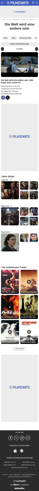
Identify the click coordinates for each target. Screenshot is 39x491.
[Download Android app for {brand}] (23, 450)
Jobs (11, 474)
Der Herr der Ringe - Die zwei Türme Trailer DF (29, 317)
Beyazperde (8, 465)
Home (3, 19)
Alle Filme (9, 19)
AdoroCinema (26, 465)
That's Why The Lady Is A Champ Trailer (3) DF (10, 292)
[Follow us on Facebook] (11, 438)
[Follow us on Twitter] (16, 438)
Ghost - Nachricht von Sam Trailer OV (10, 342)
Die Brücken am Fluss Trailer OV (29, 292)
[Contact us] (28, 438)
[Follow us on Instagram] (22, 438)
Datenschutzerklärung (14, 476)
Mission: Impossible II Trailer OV (10, 317)
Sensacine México (17, 467)
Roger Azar (7, 91)
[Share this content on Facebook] (3, 98)
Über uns (5, 474)
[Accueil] (18, 2)
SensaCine (26, 462)
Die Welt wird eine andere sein (20, 19)
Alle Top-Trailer (19, 348)
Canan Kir (15, 91)
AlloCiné (7, 462)
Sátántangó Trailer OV (29, 342)
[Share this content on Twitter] (8, 98)
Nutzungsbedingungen (28, 474)
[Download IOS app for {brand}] (16, 450)
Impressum (17, 474)
